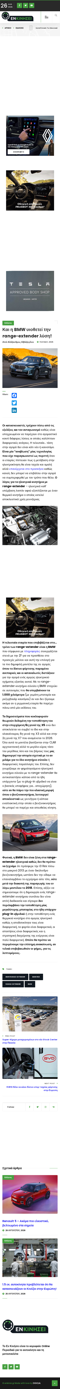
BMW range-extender (15, 977)
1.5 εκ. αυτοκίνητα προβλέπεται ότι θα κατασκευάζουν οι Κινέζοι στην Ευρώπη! (29, 1286)
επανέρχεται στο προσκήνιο (26, 469)
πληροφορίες (32, 651)
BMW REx (36, 977)
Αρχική (8, 28)
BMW (30, 984)
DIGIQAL (37, 1383)
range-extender (13, 984)
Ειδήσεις (20, 28)
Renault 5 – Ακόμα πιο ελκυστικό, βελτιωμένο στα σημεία (25, 1223)
